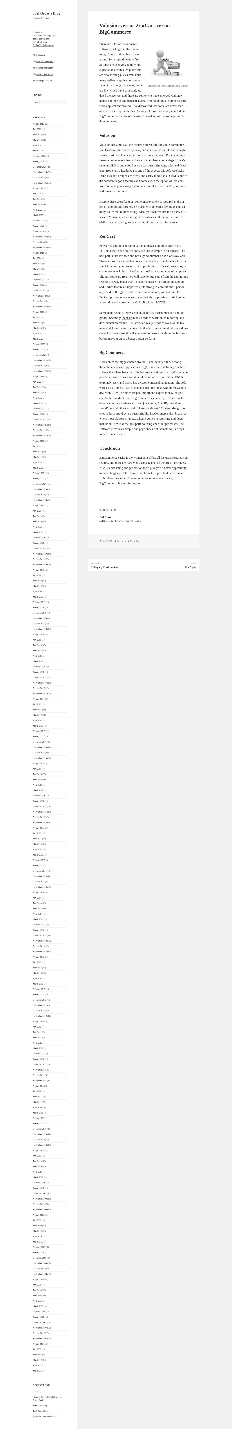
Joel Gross (121, 541)
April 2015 (37, 849)
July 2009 (37, 1220)
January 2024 (38, 285)
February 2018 (39, 667)
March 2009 (38, 1242)
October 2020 (39, 495)
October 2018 (39, 624)
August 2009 (38, 1215)
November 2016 (40, 747)
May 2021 (37, 457)
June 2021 (37, 452)
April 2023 (37, 333)
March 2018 (38, 661)
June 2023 (37, 323)
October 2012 (39, 1011)
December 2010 (39, 1129)
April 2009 (37, 1236)
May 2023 (37, 328)
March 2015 (38, 855)
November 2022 (40, 360)
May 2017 (37, 715)
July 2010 (37, 1156)
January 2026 (38, 161)
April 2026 (37, 145)
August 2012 (38, 1021)
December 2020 (39, 484)
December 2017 (39, 677)
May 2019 (37, 586)
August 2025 (38, 188)
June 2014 (37, 903)
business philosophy (44, 68)
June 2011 (37, 1096)
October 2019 (39, 559)
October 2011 (38, 1075)
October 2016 (39, 753)
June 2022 (37, 387)
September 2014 (40, 887)
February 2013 (39, 989)
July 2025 (37, 194)
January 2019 (38, 607)
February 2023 (39, 344)
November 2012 (40, 1005)
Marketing (134, 541)
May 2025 (37, 204)
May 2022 (37, 392)
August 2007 (38, 1344)
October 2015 (39, 817)
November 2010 (40, 1134)
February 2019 (39, 602)
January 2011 (38, 1123)
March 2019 (38, 597)
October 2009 (39, 1204)
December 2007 (39, 1322)
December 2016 (39, 742)
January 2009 (38, 1252)
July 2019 (37, 575)
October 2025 (39, 177)
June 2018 (37, 645)
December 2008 (39, 1258)
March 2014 (38, 919)
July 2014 (37, 898)
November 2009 (40, 1199)
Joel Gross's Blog (46, 13)
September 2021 (40, 435)
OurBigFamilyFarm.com (43, 45)
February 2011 (39, 1118)
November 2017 (40, 683)
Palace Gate (38, 1391)
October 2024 (39, 242)
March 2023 (38, 339)
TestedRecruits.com (41, 39)
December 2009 (39, 1193)
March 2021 (38, 468)
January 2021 (38, 478)
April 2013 (37, 978)
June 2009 (37, 1225)
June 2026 (37, 134)
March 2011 (38, 1113)
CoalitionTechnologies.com (44, 35)
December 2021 (39, 419)
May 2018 (37, 650)
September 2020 (40, 500)
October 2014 (39, 882)
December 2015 (39, 806)
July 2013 (37, 962)
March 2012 (38, 1048)
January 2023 (38, 349)
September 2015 (40, 822)
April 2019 (37, 591)
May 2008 (37, 1295)
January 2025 (38, 226)
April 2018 (37, 656)
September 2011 (40, 1080)
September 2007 (40, 1338)
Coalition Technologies (131, 521)
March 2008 (38, 1306)
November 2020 (40, 489)
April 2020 (37, 527)
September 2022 (40, 371)
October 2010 (39, 1139)
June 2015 (37, 839)
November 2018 (40, 618)
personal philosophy (44, 61)
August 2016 (38, 763)
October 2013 (39, 946)
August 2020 (38, 505)
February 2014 (39, 925)
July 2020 (37, 511)
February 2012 (39, 1054)
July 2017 (37, 704)
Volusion (114, 217)
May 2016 (37, 779)
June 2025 (37, 199)
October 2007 (39, 1333)
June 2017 (37, 710)
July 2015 (37, 833)
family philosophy (44, 81)
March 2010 (38, 1177)
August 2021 (38, 441)
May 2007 (37, 1360)
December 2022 (39, 355)
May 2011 (37, 1102)
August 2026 (38, 124)
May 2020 (37, 521)
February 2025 (39, 220)
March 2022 (38, 403)
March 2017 (38, 726)
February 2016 (39, 796)
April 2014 (37, 914)
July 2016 (37, 769)
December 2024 (39, 231)
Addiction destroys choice (44, 1416)
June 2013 (37, 968)
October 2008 (39, 1268)
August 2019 (38, 570)
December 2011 (39, 1064)
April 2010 (37, 1172)
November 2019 (40, 554)
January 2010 (38, 1188)
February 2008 (39, 1311)
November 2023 (40, 296)
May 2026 (37, 140)
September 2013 (40, 951)
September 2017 (40, 693)
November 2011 (40, 1070)
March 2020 (38, 532)
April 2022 (37, 398)
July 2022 (37, 382)
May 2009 (37, 1231)
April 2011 (37, 1107)
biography (40, 55)
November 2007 (40, 1328)
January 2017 (38, 736)
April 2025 (37, 210)
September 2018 (40, 629)
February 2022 (39, 409)
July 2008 (37, 1285)
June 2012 (37, 1032)
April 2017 (37, 720)
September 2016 (40, 758)
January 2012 (38, 1059)
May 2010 (37, 1166)
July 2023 (37, 317)
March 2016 (38, 790)
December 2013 (39, 935)
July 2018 (37, 640)
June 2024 (37, 263)
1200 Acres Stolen (40, 1411)
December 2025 (39, 167)
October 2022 (39, 366)
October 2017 (39, 688)
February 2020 (39, 538)
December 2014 (39, 871)
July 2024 (37, 258)
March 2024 (38, 274)
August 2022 (38, 376)
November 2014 (40, 876)
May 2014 (37, 908)
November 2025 (40, 172)
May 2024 (37, 269)
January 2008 (38, 1317)
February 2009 (39, 1247)
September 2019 (40, 564)
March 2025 (38, 215)
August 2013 (38, 957)
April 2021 (37, 462)
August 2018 (38, 634)
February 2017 (39, 731)
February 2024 (39, 280)
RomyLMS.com (40, 42)
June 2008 (37, 1290)
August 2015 (38, 828)
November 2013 (40, 941)
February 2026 (39, 156)
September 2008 (40, 1274)
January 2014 (38, 930)
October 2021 (39, 430)
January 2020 (38, 543)
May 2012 (37, 1037)
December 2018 (39, 613)
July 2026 (37, 129)
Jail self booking (40, 1405)
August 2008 (38, 1279)
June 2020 (37, 516)
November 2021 (40, 425)
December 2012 (39, 1000)
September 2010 (40, 1145)
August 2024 (38, 253)
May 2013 (37, 973)
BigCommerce (151, 367)
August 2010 (38, 1150)
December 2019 (39, 548)
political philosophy (44, 74)
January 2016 (38, 801)
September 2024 (40, 247)
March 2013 (38, 984)
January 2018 (38, 672)
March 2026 (38, 151)
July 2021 (37, 446)
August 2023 (38, 312)
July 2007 (37, 1349)
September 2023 (40, 306)
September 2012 (40, 1016)
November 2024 (40, 237)
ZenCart (127, 318)
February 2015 (39, 860)
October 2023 (39, 301)
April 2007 (37, 1365)
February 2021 (39, 473)
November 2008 (40, 1263)
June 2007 (37, 1354)
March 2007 (38, 1371)
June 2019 (37, 581)
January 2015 (38, 865)
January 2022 (38, 414)
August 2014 (38, 892)
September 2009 (40, 1209)
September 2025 (40, 183)
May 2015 (37, 844)
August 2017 (38, 699)
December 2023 (39, 290)
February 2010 (39, 1182)
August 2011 (38, 1086)
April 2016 (37, 785)
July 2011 (37, 1091)
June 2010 (37, 1161)
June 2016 (37, 774)
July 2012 (37, 1027)
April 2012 (37, 1043)
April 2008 (37, 1301)
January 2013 (38, 994)
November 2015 (40, 812)
